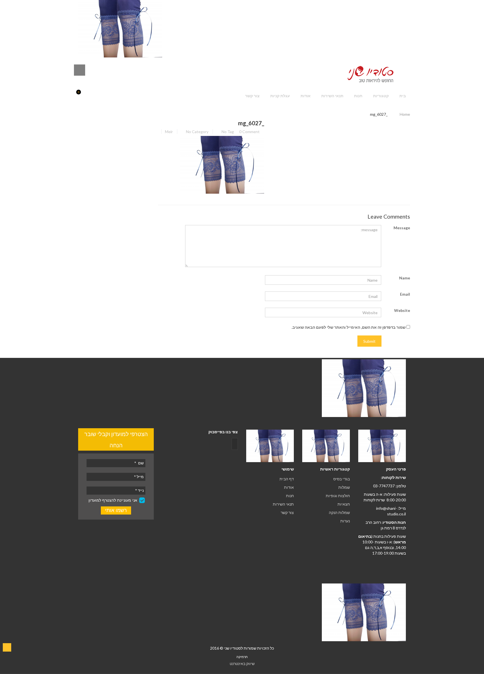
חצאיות (344, 504)
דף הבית (287, 478)
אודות (306, 95)
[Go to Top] (7, 647)
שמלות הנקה (339, 512)
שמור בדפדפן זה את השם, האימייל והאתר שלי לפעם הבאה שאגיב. (349, 327)
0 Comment (249, 131)
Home (405, 114)
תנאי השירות (332, 95)
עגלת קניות (280, 95)
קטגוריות (381, 95)
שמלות (344, 487)
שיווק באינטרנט (242, 663)
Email (405, 294)
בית (402, 95)
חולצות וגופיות (338, 495)
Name (404, 277)
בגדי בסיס (341, 478)
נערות (345, 520)
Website (402, 310)
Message (402, 227)
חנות (358, 95)
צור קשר (252, 95)
